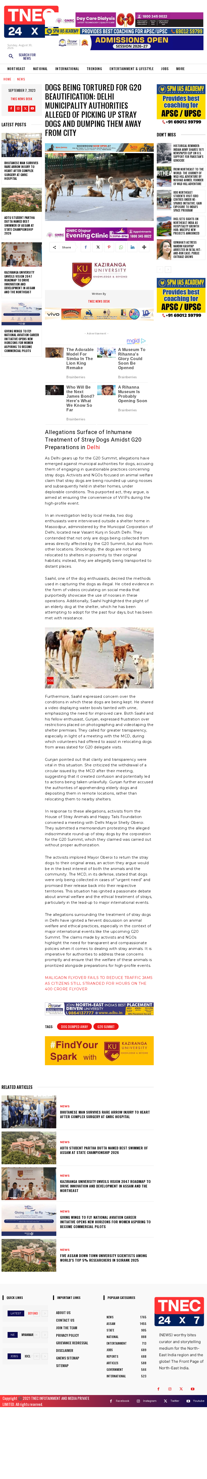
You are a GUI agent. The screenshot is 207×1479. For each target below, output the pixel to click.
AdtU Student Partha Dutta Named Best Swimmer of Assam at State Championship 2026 (19, 225)
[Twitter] (25, 109)
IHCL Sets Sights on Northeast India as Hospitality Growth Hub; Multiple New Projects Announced (186, 226)
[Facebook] (11, 109)
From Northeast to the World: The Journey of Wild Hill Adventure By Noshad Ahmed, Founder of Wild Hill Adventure (188, 176)
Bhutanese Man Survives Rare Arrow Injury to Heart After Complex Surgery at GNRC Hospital (21, 171)
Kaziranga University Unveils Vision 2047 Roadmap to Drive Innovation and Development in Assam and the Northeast (19, 282)
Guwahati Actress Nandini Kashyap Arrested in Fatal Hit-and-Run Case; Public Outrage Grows (187, 249)
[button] (22, 56)
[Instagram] (18, 109)
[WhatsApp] (121, 247)
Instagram (150, 1401)
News (21, 79)
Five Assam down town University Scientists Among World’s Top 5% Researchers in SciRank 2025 (103, 1258)
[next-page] (168, 269)
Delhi (93, 447)
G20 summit (106, 1026)
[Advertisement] (103, 1442)
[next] (45, 1313)
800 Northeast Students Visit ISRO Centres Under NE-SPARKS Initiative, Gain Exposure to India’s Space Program (187, 201)
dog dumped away (74, 1026)
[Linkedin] (132, 247)
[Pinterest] (109, 247)
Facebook (122, 1401)
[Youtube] (32, 109)
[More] (144, 247)
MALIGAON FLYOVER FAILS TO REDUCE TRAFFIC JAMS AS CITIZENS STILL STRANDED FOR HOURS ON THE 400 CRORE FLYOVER (99, 983)
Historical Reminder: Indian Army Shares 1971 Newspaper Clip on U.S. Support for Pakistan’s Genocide (188, 153)
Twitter (174, 1401)
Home (7, 79)
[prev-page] (160, 269)
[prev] (37, 1313)
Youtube (198, 1401)
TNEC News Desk (21, 99)
